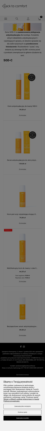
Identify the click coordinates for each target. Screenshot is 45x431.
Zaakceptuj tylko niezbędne (22, 406)
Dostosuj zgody (22, 412)
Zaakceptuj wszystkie (22, 418)
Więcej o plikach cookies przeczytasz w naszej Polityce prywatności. (21, 400)
